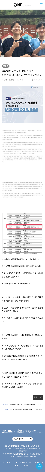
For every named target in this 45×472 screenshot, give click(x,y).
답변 (41, 397)
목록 (35, 397)
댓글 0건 (11, 80)
